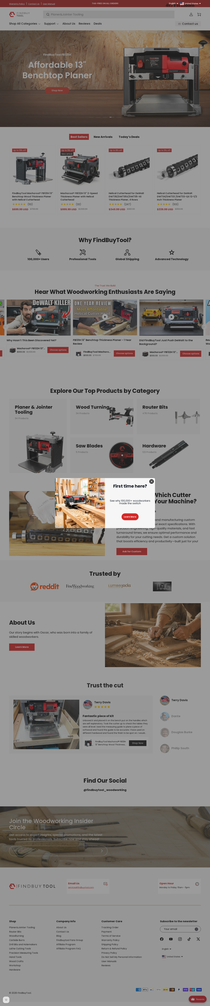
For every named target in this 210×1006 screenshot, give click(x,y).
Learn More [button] (130, 516)
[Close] (151, 481)
